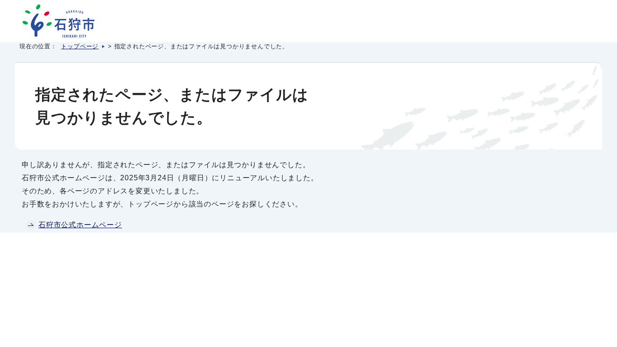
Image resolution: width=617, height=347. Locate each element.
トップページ (79, 46)
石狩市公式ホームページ (80, 225)
